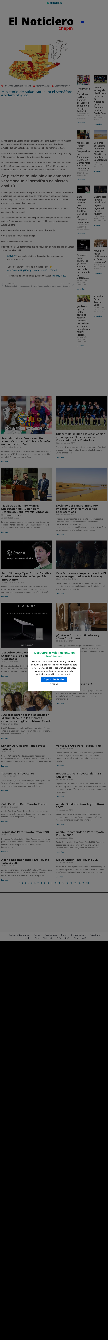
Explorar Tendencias (54, 679)
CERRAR (54, 684)
